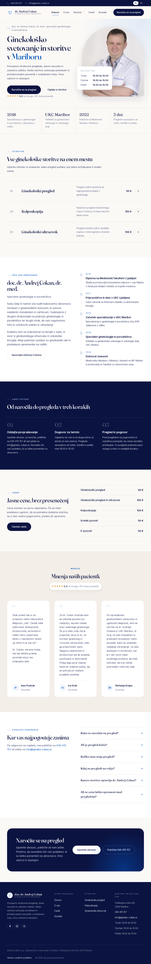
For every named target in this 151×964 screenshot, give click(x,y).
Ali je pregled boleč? (94, 745)
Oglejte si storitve (57, 89)
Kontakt (103, 12)
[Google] (24, 926)
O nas (66, 12)
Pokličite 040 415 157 (118, 849)
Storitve (77, 12)
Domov (55, 12)
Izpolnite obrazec (86, 849)
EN (141, 3)
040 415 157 (16, 3)
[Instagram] (17, 926)
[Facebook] (10, 926)
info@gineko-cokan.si (39, 3)
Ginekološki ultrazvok (95, 910)
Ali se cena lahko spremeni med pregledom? (101, 794)
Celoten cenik (19, 526)
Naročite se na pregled (129, 12)
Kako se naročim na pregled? (99, 733)
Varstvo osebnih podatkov (19, 958)
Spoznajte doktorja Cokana (26, 355)
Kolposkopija (91, 905)
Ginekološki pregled (95, 900)
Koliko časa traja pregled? (98, 756)
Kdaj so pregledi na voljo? (97, 768)
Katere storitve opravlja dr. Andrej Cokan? (108, 780)
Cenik (91, 12)
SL (135, 3)
